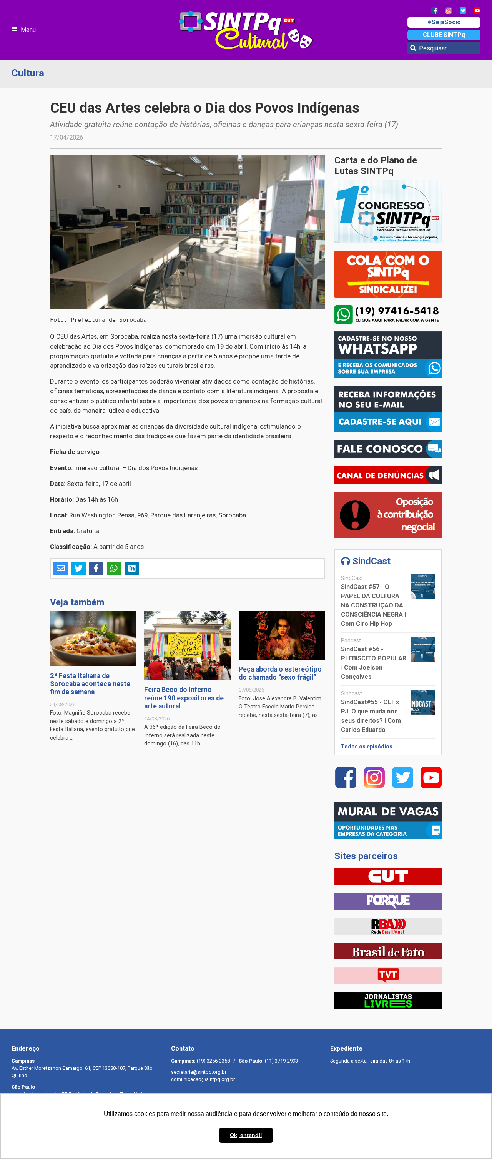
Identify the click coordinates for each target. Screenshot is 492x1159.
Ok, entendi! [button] (246, 1135)
